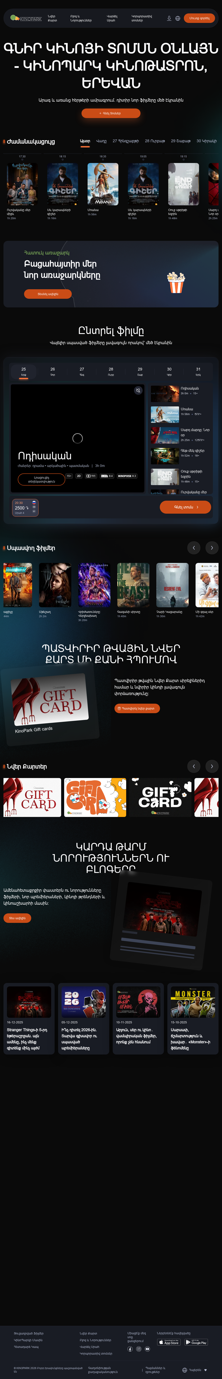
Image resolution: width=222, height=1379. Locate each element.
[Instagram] (138, 1350)
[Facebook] (130, 1350)
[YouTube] (147, 1350)
